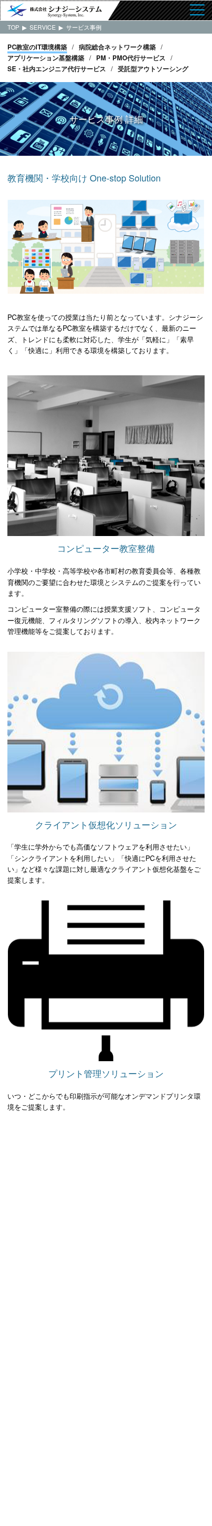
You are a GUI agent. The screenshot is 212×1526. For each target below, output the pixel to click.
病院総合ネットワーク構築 (117, 46)
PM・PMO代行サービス (131, 57)
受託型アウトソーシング (153, 68)
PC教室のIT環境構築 (37, 46)
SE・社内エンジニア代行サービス (56, 68)
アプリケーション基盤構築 (45, 57)
